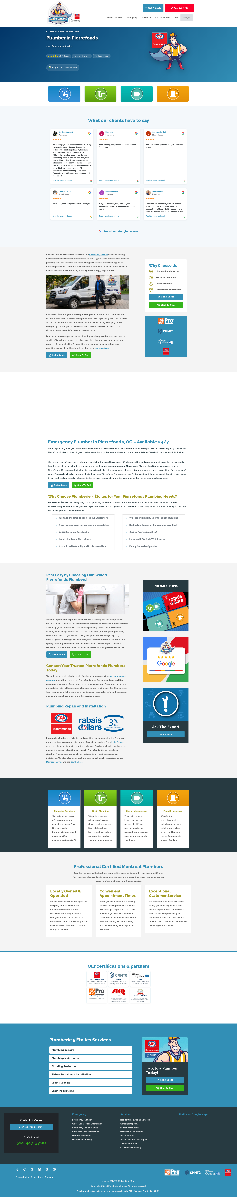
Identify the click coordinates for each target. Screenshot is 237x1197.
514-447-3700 (181, 8)
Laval (58, 762)
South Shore (77, 762)
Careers (175, 17)
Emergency (132, 17)
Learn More (166, 734)
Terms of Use (37, 1177)
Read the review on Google (62, 180)
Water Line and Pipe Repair (133, 1139)
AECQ (118, 996)
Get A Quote (154, 8)
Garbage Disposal (129, 1124)
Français (186, 17)
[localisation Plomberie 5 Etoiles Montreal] (206, 1136)
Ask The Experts (162, 17)
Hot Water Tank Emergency (85, 1132)
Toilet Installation (129, 1143)
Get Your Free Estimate (31, 1127)
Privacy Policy (22, 1177)
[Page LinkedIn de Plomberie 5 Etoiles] (39, 1169)
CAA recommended (97, 979)
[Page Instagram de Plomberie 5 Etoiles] (32, 1169)
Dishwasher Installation (131, 1132)
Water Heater (127, 1136)
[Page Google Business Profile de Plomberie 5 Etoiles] (24, 1169)
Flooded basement (81, 1136)
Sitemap (49, 1177)
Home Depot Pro (97, 996)
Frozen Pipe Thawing (82, 1139)
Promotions (146, 17)
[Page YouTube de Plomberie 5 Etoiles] (54, 1169)
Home (109, 17)
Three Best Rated (140, 996)
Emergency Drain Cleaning (85, 1128)
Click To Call (82, 355)
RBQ (140, 979)
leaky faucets (117, 742)
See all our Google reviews (120, 231)
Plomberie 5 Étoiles (98, 255)
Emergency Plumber (82, 1120)
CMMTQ (118, 979)
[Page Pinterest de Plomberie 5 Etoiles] (46, 1169)
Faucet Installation (129, 1128)
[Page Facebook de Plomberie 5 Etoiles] (17, 1169)
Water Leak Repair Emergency (87, 1124)
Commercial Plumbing (130, 1147)
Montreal (50, 762)
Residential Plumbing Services (135, 1120)
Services (118, 17)
